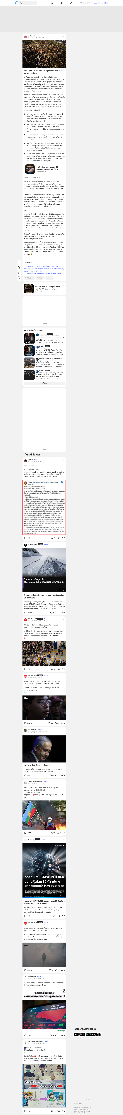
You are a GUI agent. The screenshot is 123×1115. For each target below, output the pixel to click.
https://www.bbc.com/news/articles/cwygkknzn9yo (42, 273)
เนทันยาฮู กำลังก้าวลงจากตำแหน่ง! (37, 765)
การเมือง (40, 278)
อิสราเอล (49, 278)
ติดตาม (36, 36)
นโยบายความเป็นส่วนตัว (80, 1109)
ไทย (85, 1113)
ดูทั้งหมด (44, 383)
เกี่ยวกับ (76, 1106)
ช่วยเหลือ (81, 1106)
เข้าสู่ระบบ (93, 3)
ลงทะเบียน (104, 3)
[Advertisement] (61, 19)
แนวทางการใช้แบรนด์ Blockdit (82, 1111)
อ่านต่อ (55, 477)
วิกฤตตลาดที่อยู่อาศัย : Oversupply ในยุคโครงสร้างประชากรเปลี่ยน (44, 596)
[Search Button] (21, 2)
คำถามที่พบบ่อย (89, 1106)
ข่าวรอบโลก (29, 278)
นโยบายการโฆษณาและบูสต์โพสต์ (82, 1108)
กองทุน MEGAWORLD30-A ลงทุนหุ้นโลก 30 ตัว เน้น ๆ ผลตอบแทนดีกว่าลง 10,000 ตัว (44, 902)
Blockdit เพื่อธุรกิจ (78, 1113)
